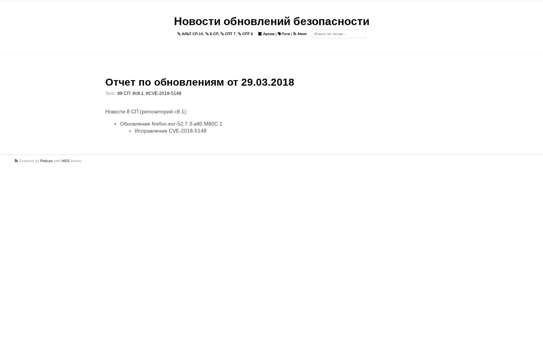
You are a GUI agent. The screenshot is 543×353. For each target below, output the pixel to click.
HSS (65, 161)
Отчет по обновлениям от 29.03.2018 (199, 82)
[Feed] (17, 161)
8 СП (213, 34)
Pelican (46, 161)
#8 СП (123, 93)
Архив (268, 34)
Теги (286, 34)
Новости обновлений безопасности (271, 21)
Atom (301, 34)
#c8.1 (138, 93)
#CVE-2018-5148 (163, 93)
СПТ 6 (247, 34)
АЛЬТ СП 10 (192, 34)
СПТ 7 (230, 34)
